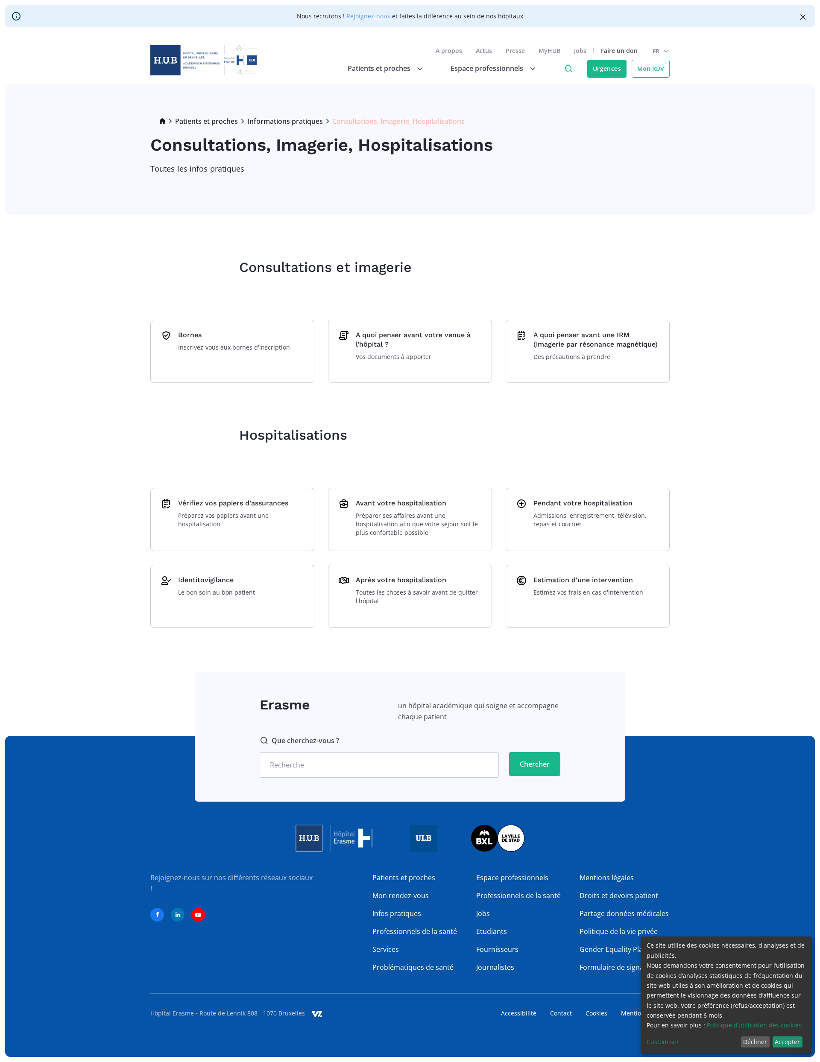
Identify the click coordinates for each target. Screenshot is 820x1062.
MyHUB (549, 51)
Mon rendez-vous (400, 895)
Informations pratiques (285, 121)
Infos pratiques (396, 913)
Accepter (787, 1042)
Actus (484, 51)
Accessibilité (518, 1013)
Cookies (596, 1013)
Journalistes (495, 967)
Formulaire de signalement (623, 967)
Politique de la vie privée (619, 931)
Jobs (580, 51)
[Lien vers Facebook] (157, 915)
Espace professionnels (512, 877)
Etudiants (491, 931)
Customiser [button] (663, 1042)
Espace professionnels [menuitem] (487, 68)
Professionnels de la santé (414, 931)
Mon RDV (650, 68)
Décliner (755, 1042)
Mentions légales (607, 877)
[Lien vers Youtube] (198, 915)
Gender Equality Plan (613, 949)
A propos (449, 51)
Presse (515, 51)
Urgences (607, 68)
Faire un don (619, 51)
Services (385, 949)
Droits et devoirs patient (619, 895)
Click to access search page (568, 68)
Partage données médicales (624, 913)
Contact (561, 1013)
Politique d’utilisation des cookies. (755, 1025)
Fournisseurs (497, 949)
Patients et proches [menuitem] (379, 68)
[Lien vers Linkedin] (177, 915)
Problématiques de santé (413, 967)
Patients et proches (206, 121)
